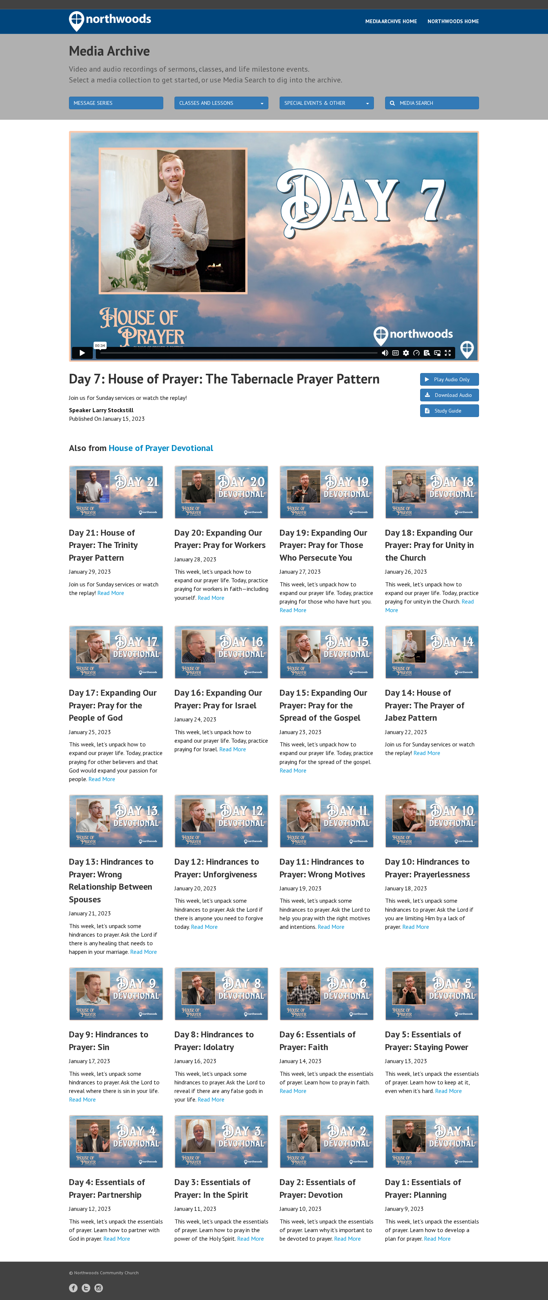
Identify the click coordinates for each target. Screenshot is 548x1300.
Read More (110, 592)
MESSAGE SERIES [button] (93, 103)
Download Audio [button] (453, 395)
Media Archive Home (391, 21)
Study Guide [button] (447, 410)
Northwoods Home (453, 21)
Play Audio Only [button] (451, 379)
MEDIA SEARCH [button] (416, 103)
